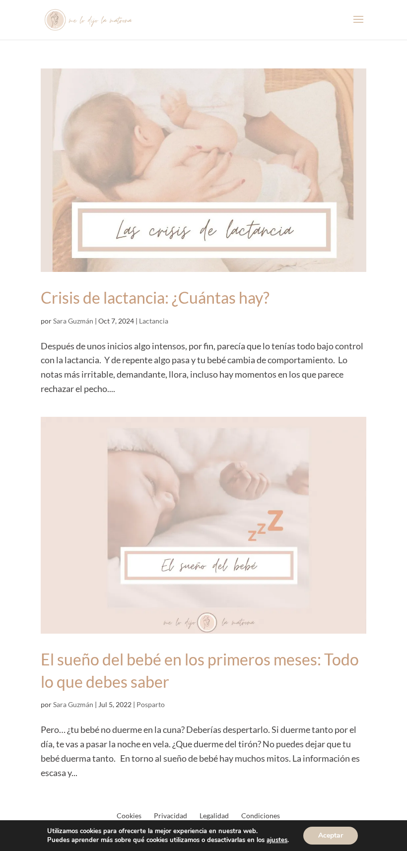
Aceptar (330, 835)
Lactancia (153, 321)
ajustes (277, 840)
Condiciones (260, 815)
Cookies (129, 815)
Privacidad (170, 815)
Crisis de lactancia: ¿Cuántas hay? (155, 297)
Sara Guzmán (73, 321)
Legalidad (214, 815)
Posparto (150, 704)
